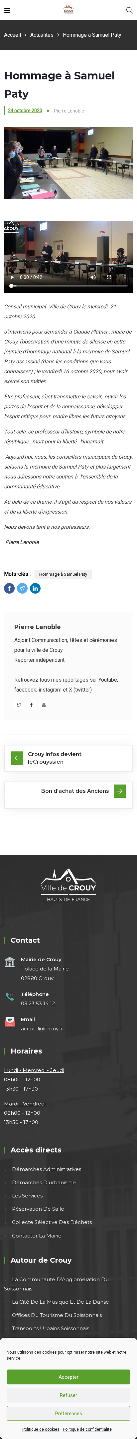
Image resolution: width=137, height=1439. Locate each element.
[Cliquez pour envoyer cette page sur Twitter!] (22, 588)
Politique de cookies (41, 1429)
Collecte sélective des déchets (52, 1222)
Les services (27, 1195)
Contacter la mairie (37, 1236)
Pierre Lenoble (37, 627)
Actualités (42, 35)
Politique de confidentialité (87, 1429)
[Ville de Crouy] (68, 10)
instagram (50, 690)
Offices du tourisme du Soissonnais (57, 1315)
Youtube (107, 680)
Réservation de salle (38, 1209)
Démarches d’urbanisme (44, 1182)
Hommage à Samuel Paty (63, 574)
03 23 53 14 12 (38, 1003)
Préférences (68, 1414)
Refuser (68, 1395)
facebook (25, 690)
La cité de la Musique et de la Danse (60, 1302)
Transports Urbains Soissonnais (50, 1328)
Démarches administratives (46, 1169)
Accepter (68, 1377)
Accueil (12, 35)
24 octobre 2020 (25, 110)
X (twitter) (80, 690)
